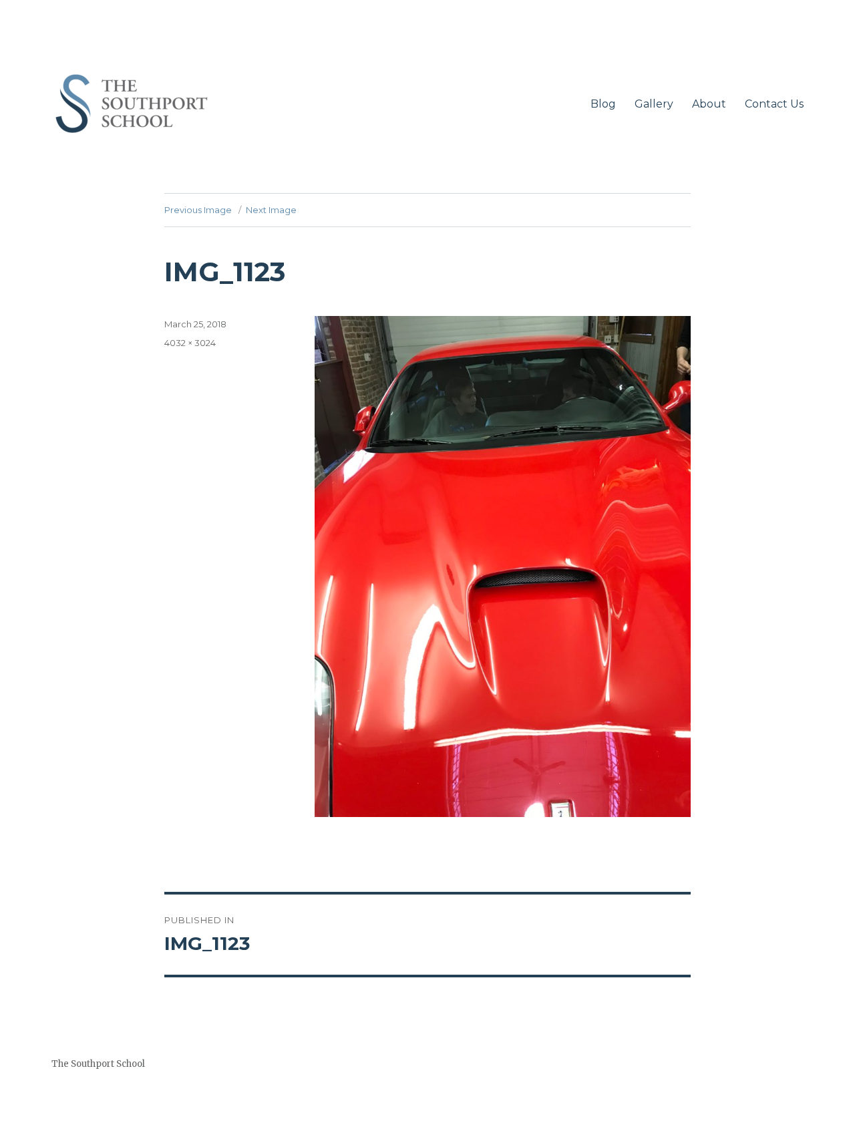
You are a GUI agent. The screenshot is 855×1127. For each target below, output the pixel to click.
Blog (603, 104)
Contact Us (774, 104)
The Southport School (98, 1064)
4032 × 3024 (190, 342)
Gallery (654, 104)
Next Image (271, 209)
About (709, 104)
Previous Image (198, 209)
